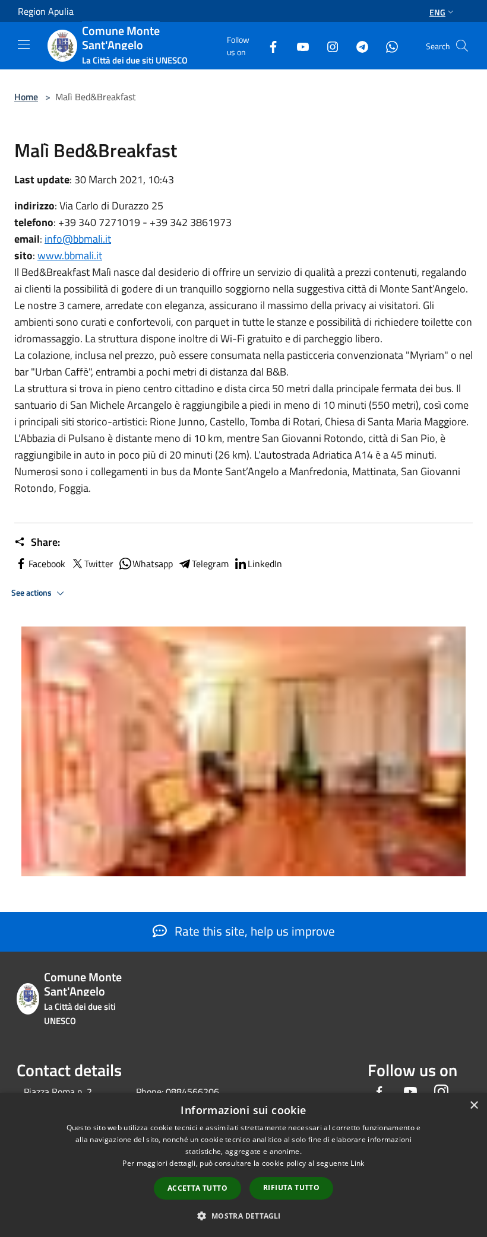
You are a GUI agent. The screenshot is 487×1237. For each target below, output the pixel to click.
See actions (32, 592)
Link (357, 1163)
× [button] (473, 1105)
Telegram (210, 564)
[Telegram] (357, 45)
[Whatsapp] (387, 45)
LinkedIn (265, 564)
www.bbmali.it (69, 255)
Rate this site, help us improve (253, 930)
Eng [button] (437, 12)
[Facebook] (268, 45)
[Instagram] (328, 45)
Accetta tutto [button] (197, 1188)
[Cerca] (462, 46)
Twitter (98, 564)
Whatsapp (152, 564)
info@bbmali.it (78, 239)
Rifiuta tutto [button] (291, 1187)
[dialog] (243, 1165)
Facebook (47, 564)
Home (26, 97)
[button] (243, 1216)
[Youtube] (298, 45)
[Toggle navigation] (24, 44)
